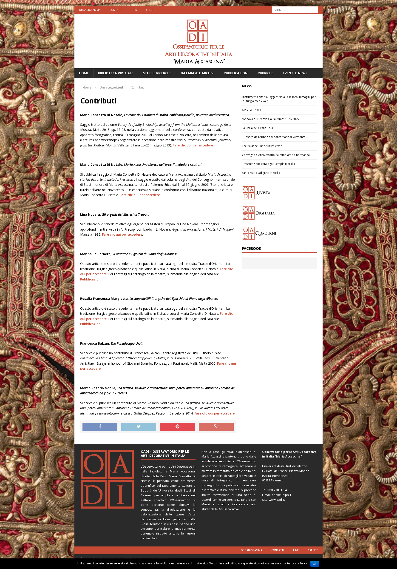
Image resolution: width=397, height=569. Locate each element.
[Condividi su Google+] (216, 427)
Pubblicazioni (236, 73)
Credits (151, 9)
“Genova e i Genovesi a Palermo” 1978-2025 (270, 119)
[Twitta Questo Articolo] (138, 427)
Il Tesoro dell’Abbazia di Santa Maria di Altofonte (273, 137)
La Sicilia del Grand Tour (257, 128)
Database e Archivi (197, 73)
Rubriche (265, 73)
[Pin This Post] (177, 427)
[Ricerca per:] (295, 9)
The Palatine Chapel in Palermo (262, 146)
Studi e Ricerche (157, 73)
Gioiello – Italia (251, 110)
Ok (314, 563)
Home (84, 73)
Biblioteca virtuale (115, 73)
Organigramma (89, 9)
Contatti (116, 9)
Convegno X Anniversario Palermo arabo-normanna (276, 155)
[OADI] (198, 41)
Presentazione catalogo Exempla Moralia (268, 164)
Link (134, 9)
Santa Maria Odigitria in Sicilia (261, 173)
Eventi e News (295, 73)
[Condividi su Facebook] (99, 427)
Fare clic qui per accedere (193, 145)
